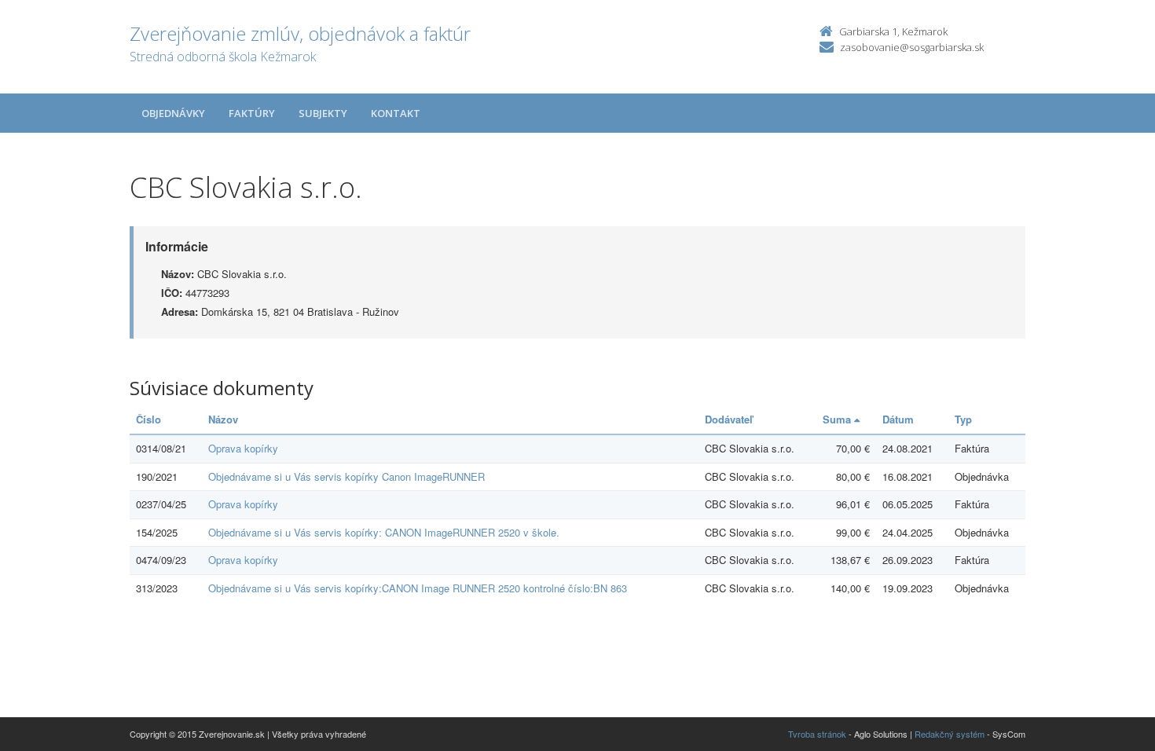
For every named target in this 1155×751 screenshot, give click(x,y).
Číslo (148, 419)
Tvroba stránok (817, 733)
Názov (223, 419)
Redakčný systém (949, 733)
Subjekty (323, 113)
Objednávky (173, 113)
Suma (838, 419)
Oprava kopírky (243, 448)
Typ (963, 419)
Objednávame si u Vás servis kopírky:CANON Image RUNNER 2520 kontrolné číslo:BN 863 (417, 588)
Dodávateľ (729, 419)
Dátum (898, 419)
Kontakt (395, 113)
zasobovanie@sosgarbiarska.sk (912, 47)
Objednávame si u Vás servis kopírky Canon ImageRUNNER (346, 476)
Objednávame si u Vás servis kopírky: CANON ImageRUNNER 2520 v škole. (383, 532)
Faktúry (252, 113)
